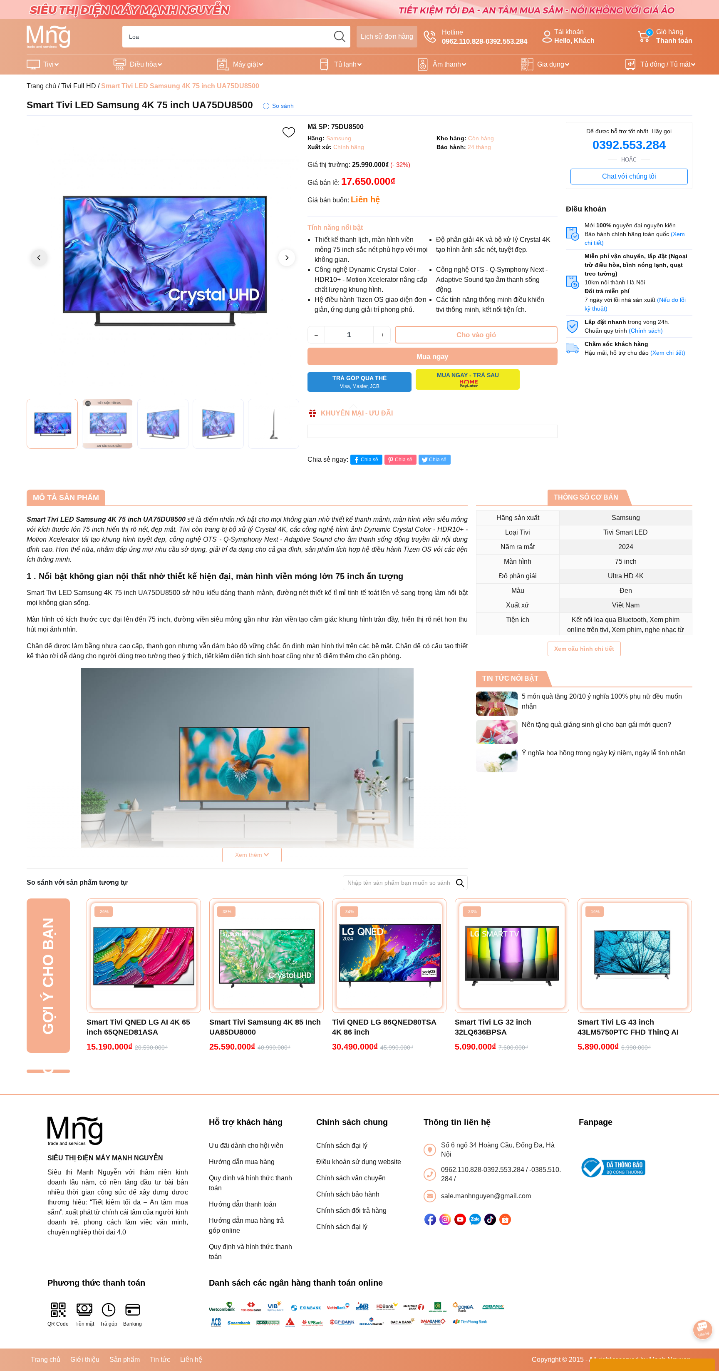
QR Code (58, 1324)
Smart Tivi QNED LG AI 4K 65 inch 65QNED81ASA (138, 1027)
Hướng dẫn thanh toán (242, 1204)
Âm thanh (447, 64)
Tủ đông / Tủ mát (665, 64)
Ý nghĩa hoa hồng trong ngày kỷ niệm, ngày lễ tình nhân (604, 752)
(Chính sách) (646, 330)
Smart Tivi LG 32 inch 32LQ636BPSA (493, 1027)
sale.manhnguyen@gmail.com (486, 1195)
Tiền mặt (84, 1324)
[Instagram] (445, 1219)
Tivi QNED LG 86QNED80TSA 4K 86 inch (384, 1027)
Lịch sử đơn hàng (387, 36)
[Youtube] (460, 1219)
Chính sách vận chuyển (351, 1178)
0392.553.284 (629, 145)
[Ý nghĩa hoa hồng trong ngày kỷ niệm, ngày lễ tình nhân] (497, 760)
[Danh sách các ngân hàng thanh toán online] (360, 1313)
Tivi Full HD (78, 86)
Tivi (48, 64)
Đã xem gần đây (48, 1071)
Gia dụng (550, 64)
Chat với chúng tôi (629, 176)
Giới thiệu (84, 1359)
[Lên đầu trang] (703, 1306)
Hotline (484, 37)
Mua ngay (432, 357)
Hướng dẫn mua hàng (242, 1161)
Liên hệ (191, 1359)
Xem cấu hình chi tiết (584, 648)
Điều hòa (143, 64)
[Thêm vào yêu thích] (289, 132)
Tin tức (160, 1359)
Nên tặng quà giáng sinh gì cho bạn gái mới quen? (596, 724)
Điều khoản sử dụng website (358, 1161)
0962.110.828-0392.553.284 (483, 1169)
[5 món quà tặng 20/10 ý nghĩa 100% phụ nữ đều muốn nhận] (497, 704)
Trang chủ (41, 86)
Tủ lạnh (345, 64)
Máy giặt (245, 64)
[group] (163, 258)
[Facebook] (430, 1219)
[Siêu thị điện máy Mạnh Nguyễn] (359, 8)
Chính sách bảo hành (347, 1194)
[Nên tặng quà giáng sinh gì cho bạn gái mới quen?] (497, 732)
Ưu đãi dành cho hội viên (246, 1145)
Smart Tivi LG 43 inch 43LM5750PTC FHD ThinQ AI (628, 1027)
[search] (339, 36)
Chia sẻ (369, 460)
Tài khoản (574, 36)
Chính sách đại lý (341, 1145)
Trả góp (108, 1324)
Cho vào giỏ (476, 335)
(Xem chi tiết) (667, 352)
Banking (132, 1324)
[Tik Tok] (490, 1219)
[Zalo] (475, 1219)
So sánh (283, 105)
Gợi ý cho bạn (48, 975)
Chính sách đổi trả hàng (351, 1210)
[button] (286, 257)
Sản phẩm (124, 1359)
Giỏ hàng (670, 36)
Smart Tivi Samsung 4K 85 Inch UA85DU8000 (265, 1027)
